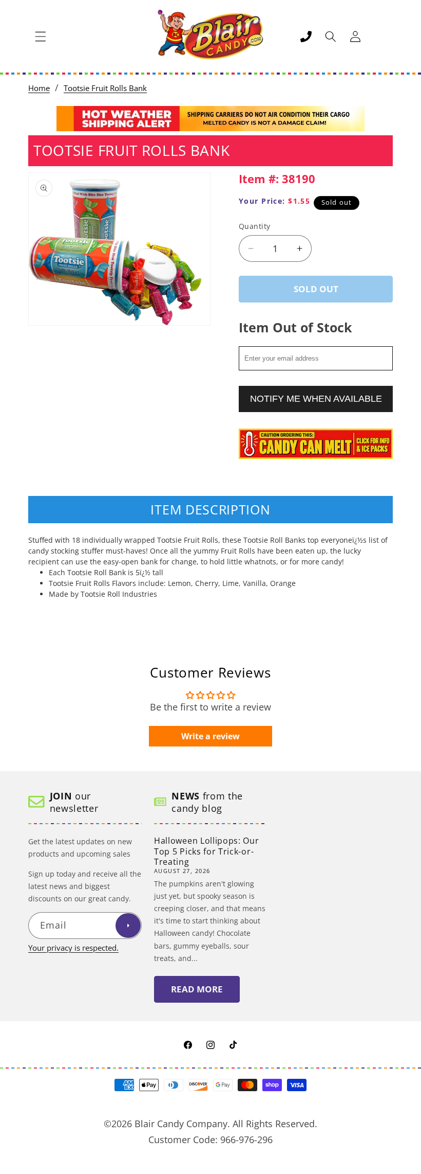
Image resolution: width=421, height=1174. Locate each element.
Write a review (210, 736)
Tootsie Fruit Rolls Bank (105, 88)
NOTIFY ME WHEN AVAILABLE (316, 399)
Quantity (255, 226)
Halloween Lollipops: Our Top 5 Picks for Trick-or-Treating (206, 851)
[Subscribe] (128, 925)
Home (39, 88)
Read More (197, 989)
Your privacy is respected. (73, 947)
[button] (40, 36)
